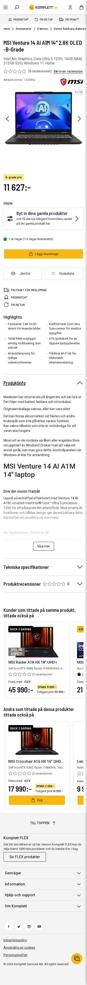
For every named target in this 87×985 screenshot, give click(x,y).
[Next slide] (79, 119)
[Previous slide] (7, 119)
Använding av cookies (19, 947)
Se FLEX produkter (25, 857)
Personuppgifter (15, 955)
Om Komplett (16, 906)
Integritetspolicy (15, 940)
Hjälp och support (20, 895)
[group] (43, 118)
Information (15, 884)
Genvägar (13, 873)
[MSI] (72, 82)
